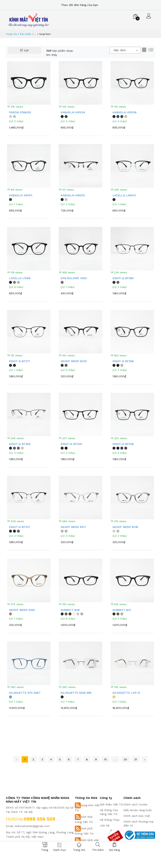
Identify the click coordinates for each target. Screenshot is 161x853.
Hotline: (15, 819)
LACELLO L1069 (19, 278)
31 (135, 759)
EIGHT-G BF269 (19, 443)
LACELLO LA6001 (124, 195)
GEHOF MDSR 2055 (22, 609)
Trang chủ (11, 34)
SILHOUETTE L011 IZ (126, 692)
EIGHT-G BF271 (19, 361)
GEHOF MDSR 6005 (74, 361)
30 (125, 759)
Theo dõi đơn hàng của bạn (79, 4)
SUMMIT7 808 (70, 609)
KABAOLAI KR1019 (124, 112)
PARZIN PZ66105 (20, 112)
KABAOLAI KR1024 (73, 112)
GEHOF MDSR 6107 (73, 526)
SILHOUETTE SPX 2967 (24, 692)
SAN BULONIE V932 (74, 278)
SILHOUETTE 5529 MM (76, 692)
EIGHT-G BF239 (71, 443)
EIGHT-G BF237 (19, 526)
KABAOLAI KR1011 (20, 195)
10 (105, 759)
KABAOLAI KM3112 (73, 195)
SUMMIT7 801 (122, 609)
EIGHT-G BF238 (123, 443)
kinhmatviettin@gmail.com (32, 826)
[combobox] (125, 50)
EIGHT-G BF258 (123, 361)
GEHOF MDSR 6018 (125, 526)
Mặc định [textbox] (120, 50)
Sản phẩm (25, 34)
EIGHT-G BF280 (123, 278)
